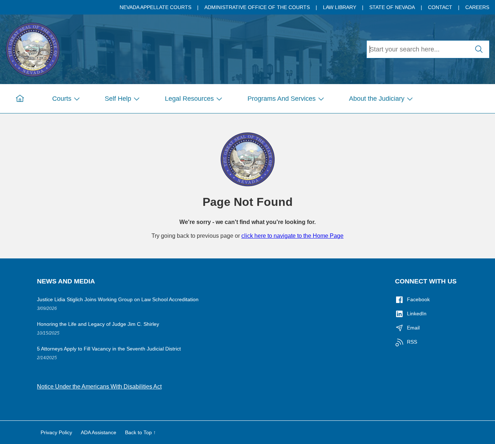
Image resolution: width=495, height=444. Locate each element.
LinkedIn (417, 313)
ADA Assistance (98, 432)
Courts (61, 98)
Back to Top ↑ (140, 432)
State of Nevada (392, 7)
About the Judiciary (376, 98)
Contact (440, 7)
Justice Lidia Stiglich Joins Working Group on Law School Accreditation (118, 299)
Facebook (418, 299)
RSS (412, 342)
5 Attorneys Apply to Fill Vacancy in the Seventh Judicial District (109, 349)
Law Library (339, 7)
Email (413, 328)
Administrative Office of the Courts (257, 7)
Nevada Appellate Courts (155, 7)
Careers (477, 7)
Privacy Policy (56, 432)
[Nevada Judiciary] (32, 48)
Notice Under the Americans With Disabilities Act (99, 386)
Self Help (118, 98)
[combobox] (418, 49)
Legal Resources (189, 98)
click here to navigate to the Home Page (292, 236)
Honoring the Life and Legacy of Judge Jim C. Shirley (98, 324)
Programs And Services (282, 98)
